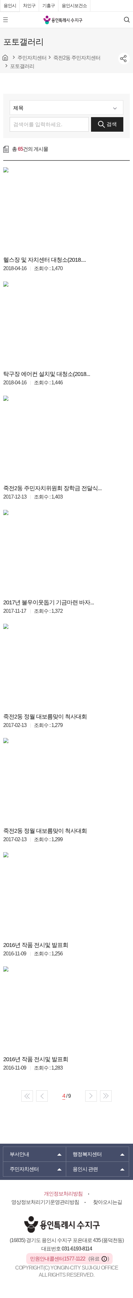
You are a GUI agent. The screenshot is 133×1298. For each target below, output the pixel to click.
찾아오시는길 (107, 1202)
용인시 (10, 5)
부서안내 (19, 1154)
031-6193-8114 (77, 1248)
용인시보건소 (74, 5)
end (106, 1096)
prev (42, 1096)
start (27, 1096)
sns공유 (124, 58)
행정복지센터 (87, 1154)
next (91, 1096)
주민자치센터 (24, 1169)
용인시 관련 (85, 1169)
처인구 (29, 5)
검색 (112, 124)
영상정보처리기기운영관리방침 (45, 1202)
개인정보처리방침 (63, 1193)
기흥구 (48, 5)
